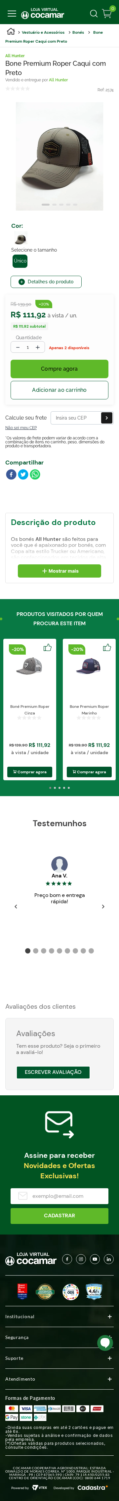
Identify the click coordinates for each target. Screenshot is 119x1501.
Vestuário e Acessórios (43, 32)
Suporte (14, 1358)
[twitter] (23, 475)
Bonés (78, 32)
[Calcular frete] (106, 418)
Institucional (19, 1316)
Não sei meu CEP (21, 428)
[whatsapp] (35, 475)
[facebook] (11, 475)
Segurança (17, 1337)
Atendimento (20, 1379)
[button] (21, 237)
